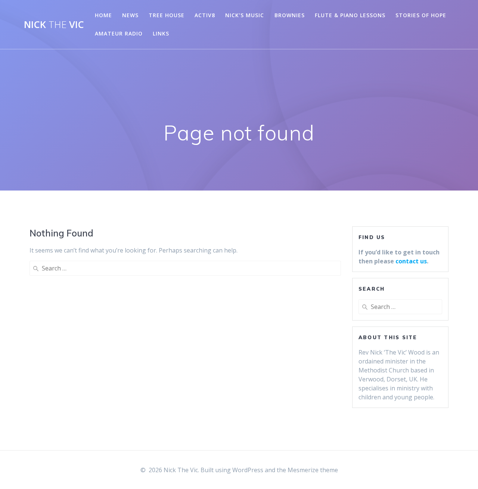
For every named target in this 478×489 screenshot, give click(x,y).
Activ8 (205, 15)
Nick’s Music (244, 15)
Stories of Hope (420, 15)
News (130, 15)
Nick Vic (54, 25)
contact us (411, 261)
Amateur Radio (119, 33)
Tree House (166, 15)
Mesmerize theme (313, 470)
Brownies (289, 15)
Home (103, 15)
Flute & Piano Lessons (350, 15)
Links (161, 33)
